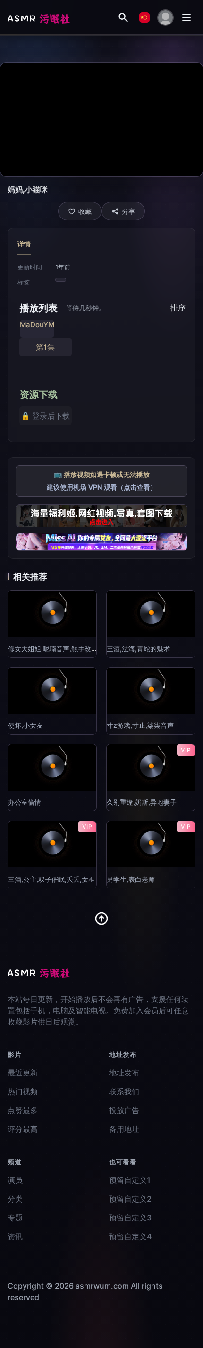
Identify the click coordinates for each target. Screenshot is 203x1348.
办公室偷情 (24, 802)
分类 (15, 1198)
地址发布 (124, 1072)
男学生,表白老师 (131, 879)
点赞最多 (23, 1110)
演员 (15, 1180)
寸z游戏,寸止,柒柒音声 (140, 725)
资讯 (15, 1236)
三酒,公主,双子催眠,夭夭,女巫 (51, 879)
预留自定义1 (130, 1180)
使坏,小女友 (25, 725)
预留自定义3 (130, 1217)
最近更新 (23, 1072)
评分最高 (23, 1129)
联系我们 (124, 1091)
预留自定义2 (130, 1198)
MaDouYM (37, 324)
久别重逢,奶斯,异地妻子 (142, 802)
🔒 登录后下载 (45, 415)
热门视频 (23, 1091)
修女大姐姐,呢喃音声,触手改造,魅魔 (60, 649)
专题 (15, 1217)
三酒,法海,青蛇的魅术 (138, 649)
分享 (128, 211)
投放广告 (124, 1110)
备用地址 (124, 1129)
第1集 (45, 347)
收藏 (85, 211)
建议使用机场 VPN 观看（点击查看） (102, 487)
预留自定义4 (130, 1236)
